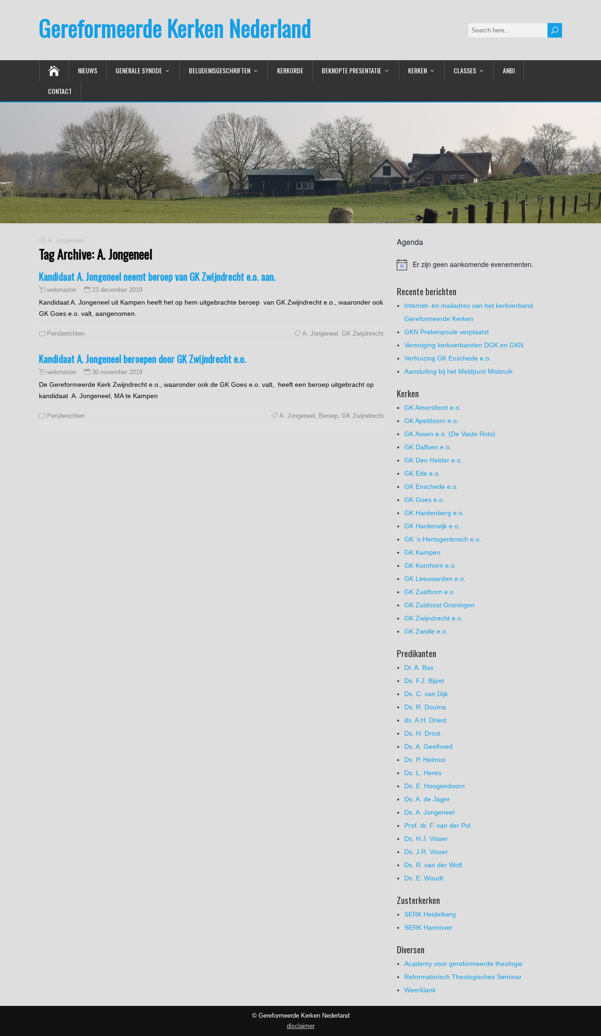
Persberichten (66, 333)
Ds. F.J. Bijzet (424, 680)
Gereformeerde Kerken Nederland (175, 27)
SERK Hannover (428, 927)
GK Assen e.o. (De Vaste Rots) (449, 434)
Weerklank (420, 990)
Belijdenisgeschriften (219, 70)
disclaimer (301, 1025)
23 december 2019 (117, 289)
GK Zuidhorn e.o (429, 592)
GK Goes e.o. (424, 499)
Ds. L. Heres (422, 773)
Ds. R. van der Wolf (433, 865)
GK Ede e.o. (422, 473)
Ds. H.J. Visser (426, 838)
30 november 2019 (117, 372)
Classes (465, 70)
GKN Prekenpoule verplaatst (446, 332)
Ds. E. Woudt (423, 878)
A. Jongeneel (320, 333)
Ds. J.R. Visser (426, 851)
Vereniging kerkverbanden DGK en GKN (464, 345)
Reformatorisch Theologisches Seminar (463, 977)
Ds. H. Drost (422, 733)
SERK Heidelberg (430, 914)
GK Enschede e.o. (431, 486)
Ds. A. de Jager (427, 799)
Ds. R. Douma (425, 707)
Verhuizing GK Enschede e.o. (447, 358)
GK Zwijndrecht (363, 415)
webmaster (62, 290)
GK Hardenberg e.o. (434, 513)
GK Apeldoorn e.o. (431, 420)
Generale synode (139, 70)
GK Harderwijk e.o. (432, 526)
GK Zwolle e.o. (426, 631)
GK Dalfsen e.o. (427, 447)
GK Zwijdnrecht (363, 333)
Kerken (417, 70)
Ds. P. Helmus (425, 759)
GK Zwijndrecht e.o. (433, 618)
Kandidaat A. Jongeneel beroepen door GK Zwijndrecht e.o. (142, 358)
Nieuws (87, 70)
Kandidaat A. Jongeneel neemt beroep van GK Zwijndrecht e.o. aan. (157, 276)
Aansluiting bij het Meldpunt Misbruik (458, 371)
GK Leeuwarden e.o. (435, 578)
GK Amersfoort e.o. (432, 407)
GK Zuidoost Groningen (439, 605)
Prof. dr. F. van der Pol (437, 825)
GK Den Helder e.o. (433, 460)
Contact (60, 91)
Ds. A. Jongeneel (429, 812)
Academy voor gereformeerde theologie (463, 963)
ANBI (509, 70)
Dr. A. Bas (418, 667)
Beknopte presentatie (351, 70)
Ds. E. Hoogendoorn (434, 786)
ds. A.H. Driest (425, 720)
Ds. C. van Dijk (426, 694)
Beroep (328, 415)
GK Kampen (422, 552)
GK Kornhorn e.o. (430, 565)
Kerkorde (290, 70)
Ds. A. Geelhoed (428, 746)
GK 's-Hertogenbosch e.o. (442, 539)
